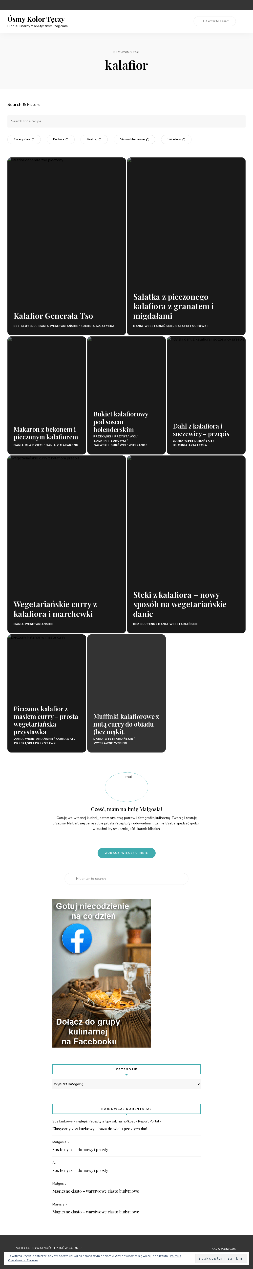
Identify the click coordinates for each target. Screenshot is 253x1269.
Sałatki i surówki (191, 326)
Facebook (234, 5)
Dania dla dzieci (28, 445)
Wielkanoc (138, 445)
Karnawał (65, 739)
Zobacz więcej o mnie (126, 853)
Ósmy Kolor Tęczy (36, 19)
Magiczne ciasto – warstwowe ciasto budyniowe (95, 1191)
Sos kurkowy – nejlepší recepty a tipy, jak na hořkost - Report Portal (105, 1121)
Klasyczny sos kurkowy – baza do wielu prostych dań (100, 1128)
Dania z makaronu (62, 445)
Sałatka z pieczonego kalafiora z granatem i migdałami (173, 306)
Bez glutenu (25, 326)
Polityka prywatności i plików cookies (49, 1248)
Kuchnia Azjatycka (97, 326)
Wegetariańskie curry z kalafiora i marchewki (55, 609)
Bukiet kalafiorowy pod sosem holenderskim (120, 421)
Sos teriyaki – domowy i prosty (80, 1149)
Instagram (224, 5)
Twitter (244, 5)
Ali (54, 1163)
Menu (241, 21)
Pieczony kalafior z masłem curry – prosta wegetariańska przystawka (46, 720)
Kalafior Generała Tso (53, 315)
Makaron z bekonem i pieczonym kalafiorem (46, 433)
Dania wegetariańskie (58, 326)
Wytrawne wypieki (110, 743)
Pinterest (214, 5)
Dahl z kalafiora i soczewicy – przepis (201, 430)
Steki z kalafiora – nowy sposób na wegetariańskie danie (180, 604)
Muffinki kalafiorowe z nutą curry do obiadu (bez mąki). (126, 724)
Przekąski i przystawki (114, 436)
